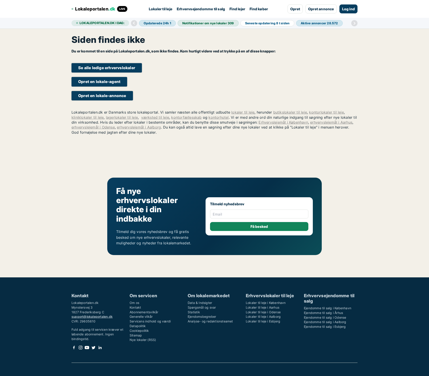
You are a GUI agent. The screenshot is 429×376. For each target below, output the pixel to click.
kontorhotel (218, 117)
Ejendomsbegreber (202, 316)
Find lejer (237, 9)
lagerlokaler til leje (122, 117)
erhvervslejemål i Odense (93, 127)
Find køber (259, 9)
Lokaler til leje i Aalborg (263, 316)
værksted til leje (155, 117)
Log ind (348, 9)
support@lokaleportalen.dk (92, 316)
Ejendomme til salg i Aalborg (325, 322)
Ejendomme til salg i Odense (325, 317)
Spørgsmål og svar (202, 307)
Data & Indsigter (200, 303)
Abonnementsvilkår (144, 312)
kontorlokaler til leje (326, 112)
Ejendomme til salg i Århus (323, 313)
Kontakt (135, 307)
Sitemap (136, 335)
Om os (134, 303)
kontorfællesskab (186, 117)
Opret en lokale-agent (99, 81)
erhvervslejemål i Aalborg (139, 127)
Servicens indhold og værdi (150, 321)
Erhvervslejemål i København (283, 122)
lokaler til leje (242, 112)
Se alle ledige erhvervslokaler (106, 67)
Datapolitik (138, 326)
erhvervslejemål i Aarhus (331, 122)
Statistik (194, 312)
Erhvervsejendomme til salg (201, 9)
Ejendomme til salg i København (327, 308)
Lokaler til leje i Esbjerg (263, 321)
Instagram (80, 347)
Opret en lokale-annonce (102, 95)
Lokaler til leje (160, 9)
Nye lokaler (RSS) (143, 340)
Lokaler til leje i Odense (263, 312)
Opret (295, 9)
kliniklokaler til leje (88, 117)
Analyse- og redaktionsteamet (210, 321)
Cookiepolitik (139, 330)
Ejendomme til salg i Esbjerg (325, 326)
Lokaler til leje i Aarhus (262, 307)
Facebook (74, 347)
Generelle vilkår (141, 316)
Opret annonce (321, 9)
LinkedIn (99, 347)
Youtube (86, 347)
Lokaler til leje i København (266, 303)
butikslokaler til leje (290, 112)
